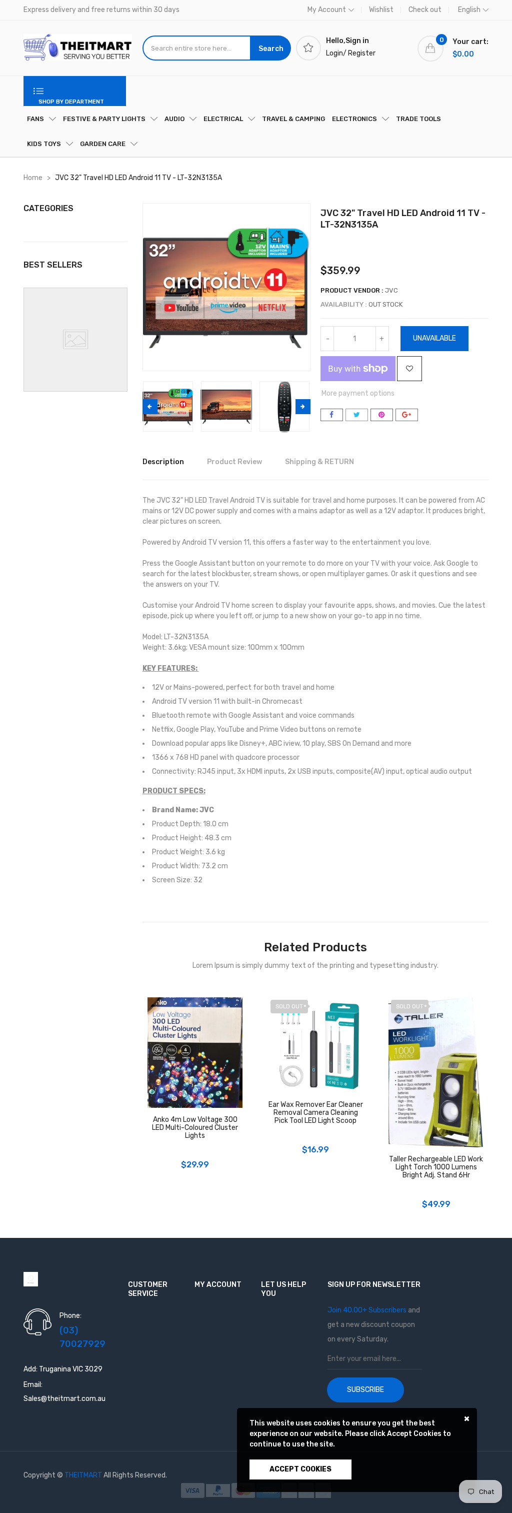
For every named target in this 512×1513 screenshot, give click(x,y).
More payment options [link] (358, 393)
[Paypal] (219, 1490)
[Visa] (193, 1490)
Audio (174, 119)
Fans (35, 119)
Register (362, 53)
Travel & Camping (293, 119)
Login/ (336, 53)
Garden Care (103, 144)
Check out (425, 10)
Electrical (223, 119)
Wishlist (381, 10)
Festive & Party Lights (104, 119)
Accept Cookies (301, 1469)
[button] (303, 406)
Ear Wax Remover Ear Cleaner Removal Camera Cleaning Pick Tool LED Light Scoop (315, 1113)
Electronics (354, 119)
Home (33, 178)
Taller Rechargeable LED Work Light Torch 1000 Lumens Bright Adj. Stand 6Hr (436, 1167)
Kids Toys (44, 144)
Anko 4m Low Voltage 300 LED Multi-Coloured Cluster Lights (195, 1128)
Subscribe (365, 1389)
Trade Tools (418, 119)
